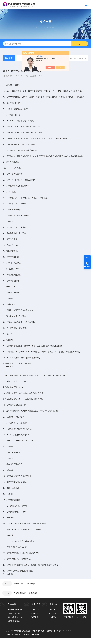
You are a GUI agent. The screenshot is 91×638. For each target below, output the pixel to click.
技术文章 (9, 58)
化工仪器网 (16, 634)
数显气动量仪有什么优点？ (25, 584)
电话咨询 (87, 266)
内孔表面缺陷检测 (14, 609)
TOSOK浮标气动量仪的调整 (26, 593)
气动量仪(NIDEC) (14, 613)
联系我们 (35, 617)
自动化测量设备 (13, 621)
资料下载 (53, 617)
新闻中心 (53, 609)
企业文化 (35, 613)
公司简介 (35, 609)
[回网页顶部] (87, 257)
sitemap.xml (36, 634)
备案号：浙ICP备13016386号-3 (59, 631)
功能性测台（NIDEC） (16, 617)
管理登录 (26, 634)
